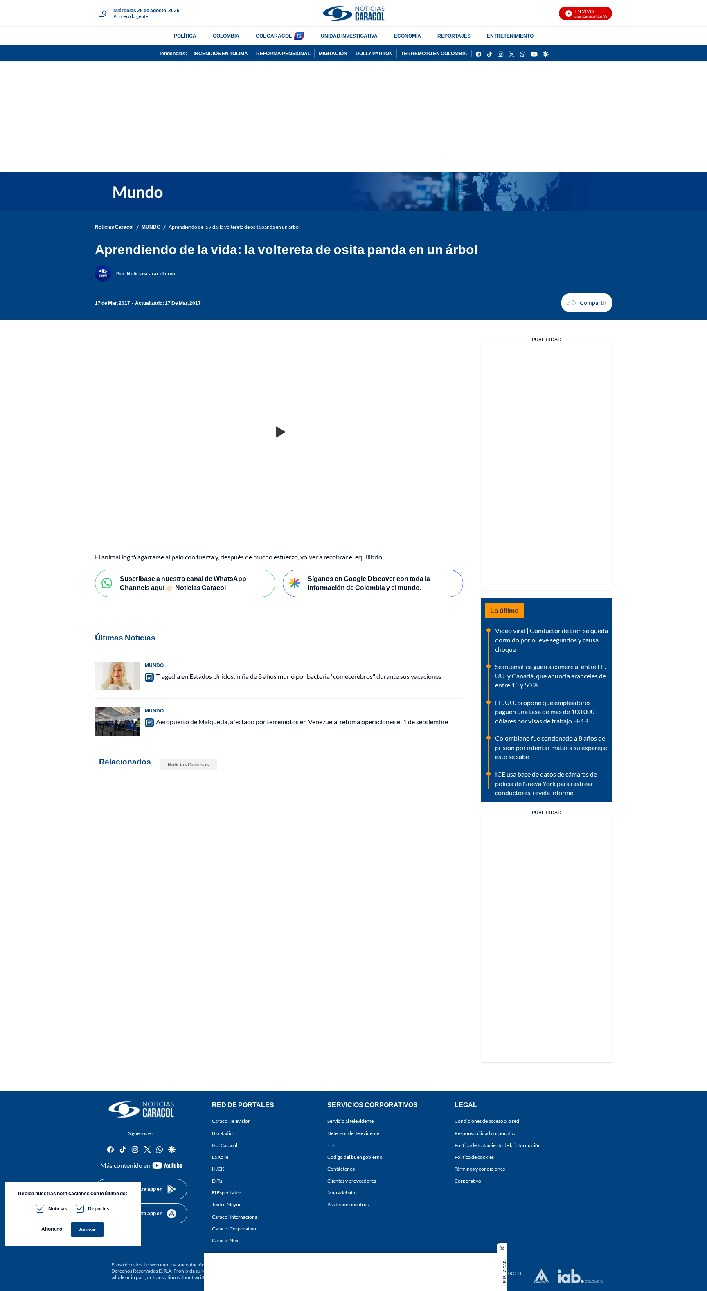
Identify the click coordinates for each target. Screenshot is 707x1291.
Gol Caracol (224, 1145)
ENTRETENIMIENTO (510, 36)
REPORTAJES (454, 36)
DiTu (217, 1181)
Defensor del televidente (353, 1133)
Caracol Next (226, 1240)
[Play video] (279, 432)
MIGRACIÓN (333, 53)
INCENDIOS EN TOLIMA (221, 53)
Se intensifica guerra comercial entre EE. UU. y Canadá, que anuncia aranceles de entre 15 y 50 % (550, 675)
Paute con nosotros (348, 1205)
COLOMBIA (226, 36)
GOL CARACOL (274, 36)
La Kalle (220, 1157)
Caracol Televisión (231, 1121)
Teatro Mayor (226, 1205)
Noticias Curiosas (188, 765)
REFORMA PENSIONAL (283, 53)
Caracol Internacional (235, 1217)
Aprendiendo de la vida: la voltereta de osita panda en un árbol (234, 227)
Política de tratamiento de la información (498, 1145)
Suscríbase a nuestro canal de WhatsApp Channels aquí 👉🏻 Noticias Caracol (183, 583)
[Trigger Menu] (102, 13)
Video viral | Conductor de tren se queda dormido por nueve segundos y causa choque (551, 639)
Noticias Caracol (114, 227)
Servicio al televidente (350, 1121)
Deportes (99, 1208)
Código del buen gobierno (355, 1157)
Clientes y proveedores (351, 1181)
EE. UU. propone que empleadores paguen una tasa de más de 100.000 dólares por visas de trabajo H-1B (544, 711)
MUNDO (151, 227)
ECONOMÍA (407, 36)
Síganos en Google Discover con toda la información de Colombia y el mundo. (369, 583)
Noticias (58, 1208)
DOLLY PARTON (374, 53)
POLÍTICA (185, 36)
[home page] (353, 13)
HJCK (218, 1169)
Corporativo (468, 1181)
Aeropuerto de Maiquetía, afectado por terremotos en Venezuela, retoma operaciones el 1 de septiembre (302, 721)
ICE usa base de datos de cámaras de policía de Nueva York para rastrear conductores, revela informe (546, 783)
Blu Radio (222, 1133)
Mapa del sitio (342, 1193)
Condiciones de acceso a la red (487, 1121)
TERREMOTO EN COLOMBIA (434, 53)
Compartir (586, 302)
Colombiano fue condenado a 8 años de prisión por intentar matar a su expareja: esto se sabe (551, 747)
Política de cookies (474, 1157)
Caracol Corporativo (234, 1229)
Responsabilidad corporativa (485, 1133)
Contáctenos (341, 1169)
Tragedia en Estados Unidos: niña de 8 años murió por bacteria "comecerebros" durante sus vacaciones (298, 676)
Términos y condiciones (480, 1169)
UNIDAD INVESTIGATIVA (349, 36)
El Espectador (226, 1193)
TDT (331, 1145)
